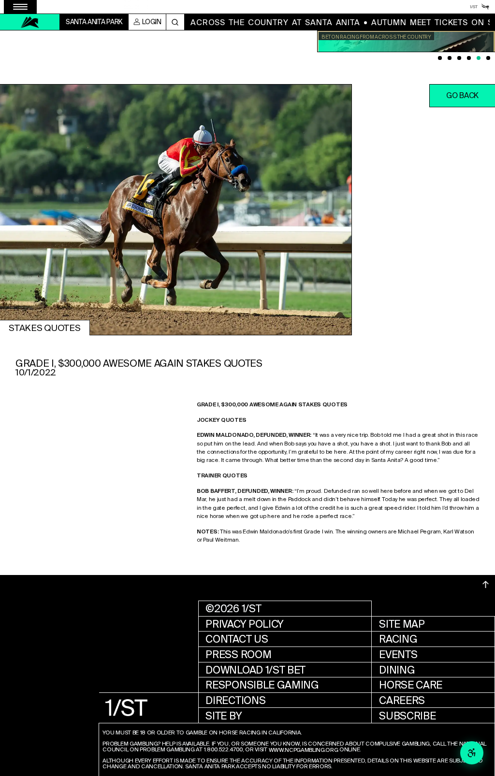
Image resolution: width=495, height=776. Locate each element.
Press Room (238, 654)
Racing (398, 639)
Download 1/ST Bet (255, 670)
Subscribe (407, 716)
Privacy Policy (244, 624)
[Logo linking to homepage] (30, 22)
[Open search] (175, 22)
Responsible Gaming (262, 685)
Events (398, 654)
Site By (223, 716)
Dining (397, 670)
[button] (462, 95)
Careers (402, 700)
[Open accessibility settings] (471, 752)
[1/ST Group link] (474, 7)
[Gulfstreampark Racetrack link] (485, 7)
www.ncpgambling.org (303, 750)
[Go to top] (486, 584)
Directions (235, 700)
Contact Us (236, 639)
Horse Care (410, 685)
